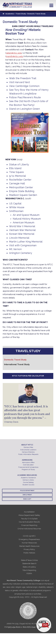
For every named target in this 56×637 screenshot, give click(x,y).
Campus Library (28, 480)
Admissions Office (28, 462)
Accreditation (29, 512)
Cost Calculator (28, 465)
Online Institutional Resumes (29, 529)
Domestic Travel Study (15, 359)
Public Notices (29, 553)
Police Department (27, 490)
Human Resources (29, 543)
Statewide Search (29, 563)
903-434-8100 (14, 627)
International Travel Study (17, 364)
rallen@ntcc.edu (14, 53)
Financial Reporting (29, 525)
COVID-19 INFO (29, 536)
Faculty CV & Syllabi (29, 519)
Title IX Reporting (29, 570)
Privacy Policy (29, 549)
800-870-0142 (29, 627)
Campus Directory (28, 452)
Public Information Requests (28, 454)
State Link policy (29, 567)
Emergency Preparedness (29, 539)
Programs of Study (28, 469)
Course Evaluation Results (29, 522)
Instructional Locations (28, 450)
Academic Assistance (28, 478)
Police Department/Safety (29, 515)
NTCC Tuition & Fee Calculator (28, 376)
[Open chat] (43, 624)
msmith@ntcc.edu (14, 56)
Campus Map (28, 447)
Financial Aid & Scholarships (28, 467)
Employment (27, 495)
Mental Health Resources (29, 546)
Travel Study (21, 14)
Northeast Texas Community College (17, 5)
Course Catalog (28, 482)
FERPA (29, 573)
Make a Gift (27, 499)
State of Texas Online (29, 560)
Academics (10, 14)
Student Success (28, 485)
